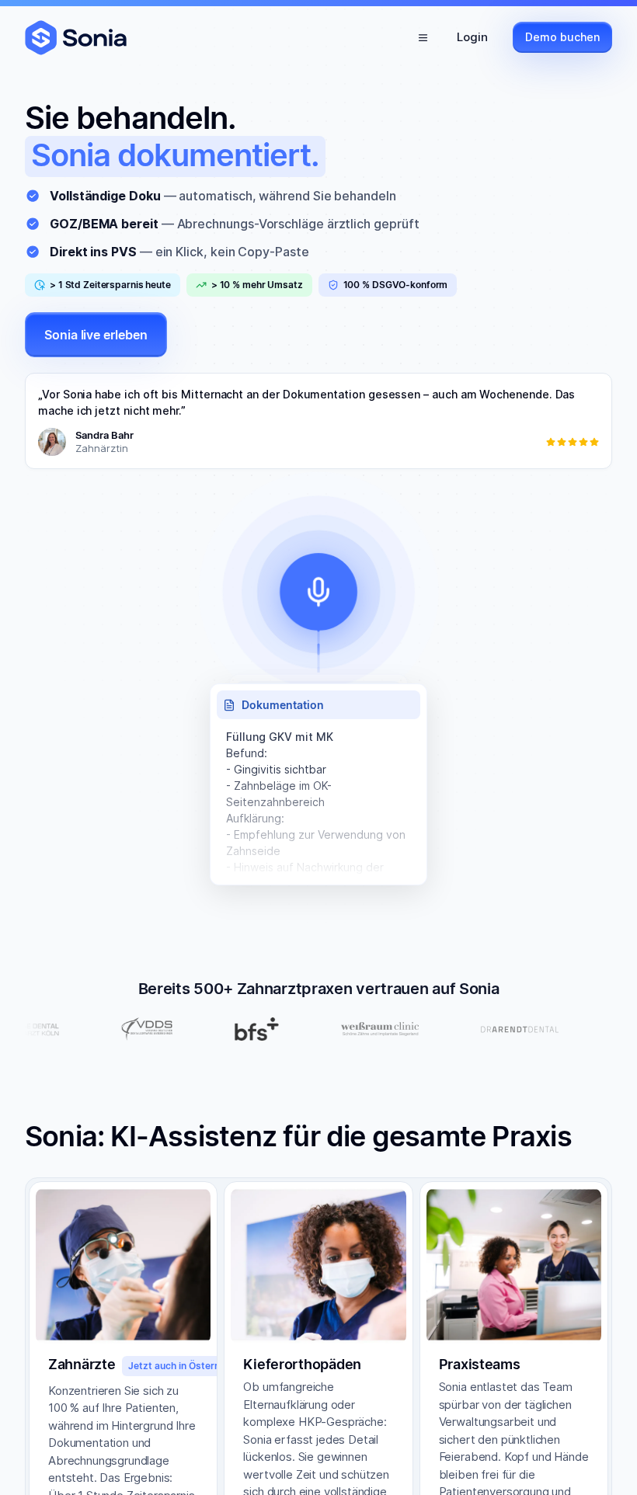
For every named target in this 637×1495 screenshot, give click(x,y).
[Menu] (422, 37)
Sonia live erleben (96, 334)
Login (472, 37)
